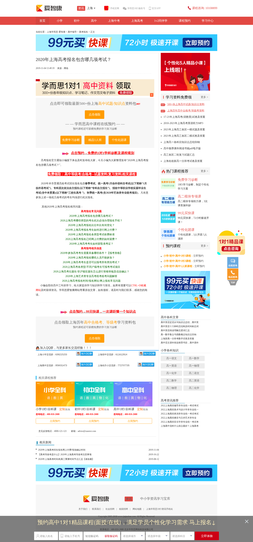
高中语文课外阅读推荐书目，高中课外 (180, 342)
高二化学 (194, 388)
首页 (42, 20)
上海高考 (137, 20)
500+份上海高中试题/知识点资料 (185, 104)
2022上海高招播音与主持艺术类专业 (178, 417)
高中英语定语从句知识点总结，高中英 (180, 322)
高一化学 (171, 373)
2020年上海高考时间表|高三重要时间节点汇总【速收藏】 (66, 459)
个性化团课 (119, 139)
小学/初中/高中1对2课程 (177, 261)
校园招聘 (123, 509)
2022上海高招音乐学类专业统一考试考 (180, 422)
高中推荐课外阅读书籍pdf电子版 (182, 148)
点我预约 (55, 421)
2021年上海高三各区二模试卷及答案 (184, 135)
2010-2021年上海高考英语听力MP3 (183, 123)
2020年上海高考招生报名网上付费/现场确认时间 (61, 450)
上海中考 (114, 20)
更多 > (204, 97)
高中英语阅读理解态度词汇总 (175, 330)
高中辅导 (72, 32)
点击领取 (95, 114)
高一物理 (194, 365)
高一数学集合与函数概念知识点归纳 (178, 334)
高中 (94, 20)
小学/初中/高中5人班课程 (178, 266)
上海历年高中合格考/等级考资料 (185, 110)
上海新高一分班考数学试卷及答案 (177, 338)
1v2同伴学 (160, 20)
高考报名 (83, 32)
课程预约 (185, 20)
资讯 (81, 8)
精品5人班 (95, 139)
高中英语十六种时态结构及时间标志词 (180, 326)
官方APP (156, 8)
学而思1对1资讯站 (57, 8)
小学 (60, 20)
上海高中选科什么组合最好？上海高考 (180, 426)
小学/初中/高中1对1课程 (177, 255)
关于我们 (83, 509)
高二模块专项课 (189, 196)
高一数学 (194, 358)
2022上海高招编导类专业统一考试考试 (180, 405)
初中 (77, 20)
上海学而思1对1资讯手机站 (159, 509)
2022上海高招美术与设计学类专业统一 (180, 409)
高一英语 (171, 365)
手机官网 (114, 8)
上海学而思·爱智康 (56, 32)
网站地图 (137, 509)
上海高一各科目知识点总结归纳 (182, 142)
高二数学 (171, 380)
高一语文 (171, 358)
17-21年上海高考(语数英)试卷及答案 (184, 117)
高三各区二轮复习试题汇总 (179, 154)
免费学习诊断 (71, 139)
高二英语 (194, 380)
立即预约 (198, 255)
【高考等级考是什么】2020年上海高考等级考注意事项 (64, 454)
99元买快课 (186, 213)
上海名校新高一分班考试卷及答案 (183, 161)
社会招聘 (110, 509)
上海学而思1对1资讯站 (104, 498)
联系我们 (96, 509)
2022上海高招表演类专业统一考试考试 (180, 413)
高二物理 (171, 388)
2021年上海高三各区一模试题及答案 (184, 129)
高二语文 (194, 373)
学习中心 (208, 20)
